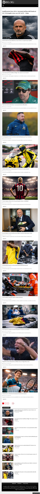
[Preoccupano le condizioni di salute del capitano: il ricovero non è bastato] (20, 316)
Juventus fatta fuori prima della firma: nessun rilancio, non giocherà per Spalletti (17, 40)
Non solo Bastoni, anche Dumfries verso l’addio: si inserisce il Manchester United (17, 233)
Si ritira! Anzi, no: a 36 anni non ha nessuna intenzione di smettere (14, 393)
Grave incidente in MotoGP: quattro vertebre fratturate (12, 297)
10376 (13, 403)
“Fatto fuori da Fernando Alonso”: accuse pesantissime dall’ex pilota (14, 104)
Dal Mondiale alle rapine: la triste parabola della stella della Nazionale (15, 265)
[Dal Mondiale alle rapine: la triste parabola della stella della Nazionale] (20, 252)
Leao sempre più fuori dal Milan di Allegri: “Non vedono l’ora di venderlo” (15, 72)
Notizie (8, 37)
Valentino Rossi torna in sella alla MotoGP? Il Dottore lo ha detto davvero (15, 169)
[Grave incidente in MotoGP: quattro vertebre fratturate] (20, 284)
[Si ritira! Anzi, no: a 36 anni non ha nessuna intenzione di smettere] (20, 380)
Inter (4, 230)
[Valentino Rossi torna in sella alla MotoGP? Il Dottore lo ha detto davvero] (20, 156)
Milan (4, 198)
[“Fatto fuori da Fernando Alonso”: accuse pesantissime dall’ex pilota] (20, 91)
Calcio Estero (5, 134)
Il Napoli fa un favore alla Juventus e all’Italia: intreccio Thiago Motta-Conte (15, 361)
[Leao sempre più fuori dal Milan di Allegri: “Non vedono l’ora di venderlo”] (20, 59)
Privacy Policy (25, 483)
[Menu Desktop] (3, 5)
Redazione (14, 483)
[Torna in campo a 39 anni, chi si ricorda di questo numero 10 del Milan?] (20, 188)
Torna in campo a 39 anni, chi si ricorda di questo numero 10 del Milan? (15, 201)
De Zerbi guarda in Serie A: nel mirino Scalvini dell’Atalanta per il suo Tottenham (17, 136)
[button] (37, 5)
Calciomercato (10, 134)
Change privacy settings (36, 493)
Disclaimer (19, 483)
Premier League (16, 134)
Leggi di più (4, 78)
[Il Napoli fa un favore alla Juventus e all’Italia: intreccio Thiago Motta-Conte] (20, 348)
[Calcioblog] (8, 2)
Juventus (4, 37)
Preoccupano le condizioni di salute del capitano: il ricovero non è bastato (15, 329)
